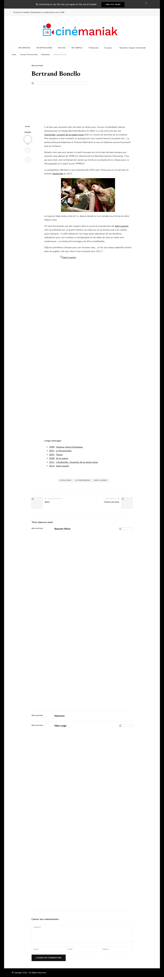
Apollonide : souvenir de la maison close (64, 134)
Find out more (113, 4)
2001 (51, 450)
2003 (51, 454)
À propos (108, 48)
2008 (51, 458)
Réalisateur (37, 66)
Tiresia (59, 454)
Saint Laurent (62, 466)
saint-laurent (100, 480)
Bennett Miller (62, 528)
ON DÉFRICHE (24, 48)
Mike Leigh (60, 725)
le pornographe (82, 480)
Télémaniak (93, 48)
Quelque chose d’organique (69, 447)
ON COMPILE (77, 48)
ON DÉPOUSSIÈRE (44, 48)
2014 (51, 466)
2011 (51, 462)
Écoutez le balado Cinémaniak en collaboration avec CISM (39, 12)
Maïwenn (59, 715)
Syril (27, 126)
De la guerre (62, 458)
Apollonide (57, 173)
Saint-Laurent (121, 226)
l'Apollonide (65, 480)
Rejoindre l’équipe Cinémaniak (133, 48)
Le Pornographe (64, 450)
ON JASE (62, 48)
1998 (51, 447)
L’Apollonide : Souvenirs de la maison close (77, 462)
